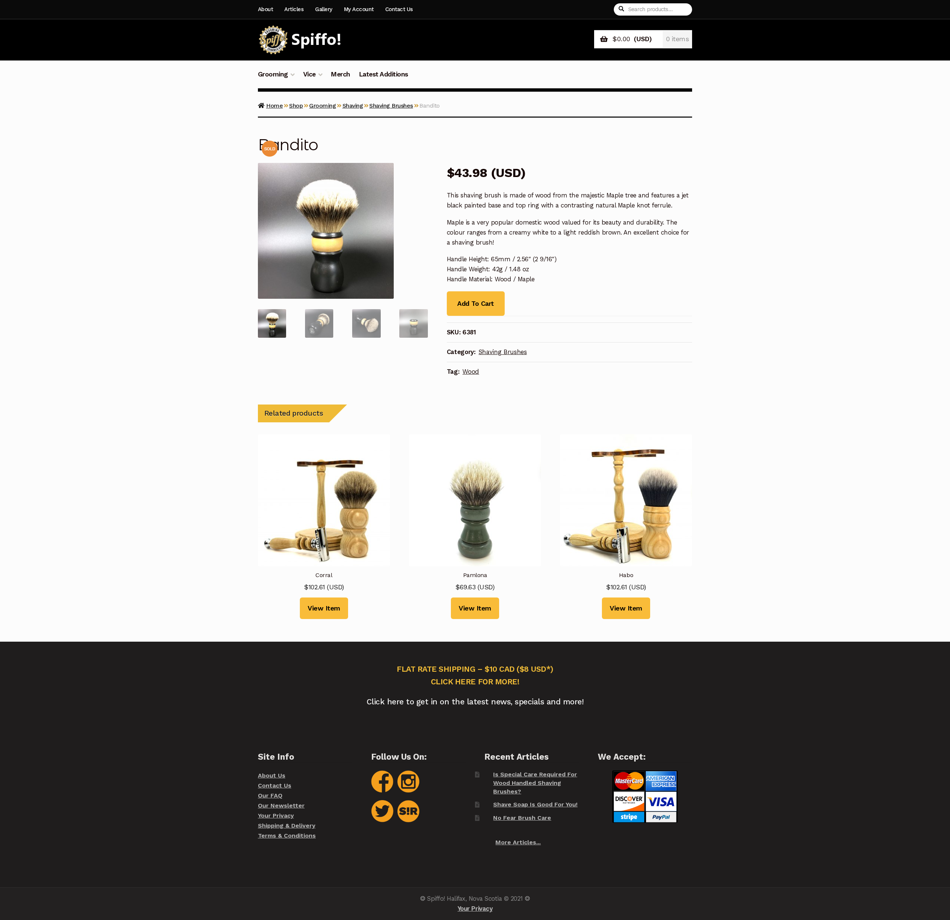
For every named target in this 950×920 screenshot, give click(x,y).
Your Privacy (276, 815)
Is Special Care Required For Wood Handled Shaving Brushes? (535, 783)
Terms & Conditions (287, 835)
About (265, 9)
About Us (271, 775)
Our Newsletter (281, 805)
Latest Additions (383, 74)
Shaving (353, 105)
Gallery (323, 9)
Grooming (273, 74)
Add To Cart (475, 303)
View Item (324, 608)
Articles (294, 9)
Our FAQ (270, 795)
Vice (309, 74)
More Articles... (518, 842)
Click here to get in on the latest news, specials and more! (475, 701)
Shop (296, 105)
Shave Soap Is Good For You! (535, 804)
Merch (340, 74)
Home (274, 105)
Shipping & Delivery (286, 825)
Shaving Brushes (391, 105)
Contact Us (399, 9)
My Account (359, 9)
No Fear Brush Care (522, 817)
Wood (470, 371)
